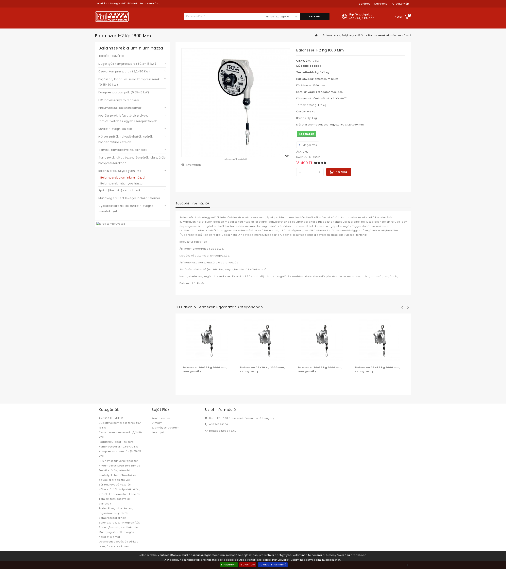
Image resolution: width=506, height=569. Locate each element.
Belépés (364, 4)
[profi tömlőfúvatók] (110, 224)
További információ (272, 564)
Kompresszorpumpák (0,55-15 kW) (123, 92)
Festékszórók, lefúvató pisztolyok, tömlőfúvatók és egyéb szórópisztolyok (127, 118)
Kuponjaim (159, 432)
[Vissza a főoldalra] (316, 35)
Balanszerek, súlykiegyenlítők (119, 171)
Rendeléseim (161, 418)
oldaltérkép (400, 4)
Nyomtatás (193, 165)
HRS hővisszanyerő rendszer (119, 100)
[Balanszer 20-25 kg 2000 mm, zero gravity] (207, 340)
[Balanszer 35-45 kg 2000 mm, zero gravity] (379, 340)
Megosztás (309, 145)
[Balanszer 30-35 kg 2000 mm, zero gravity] (322, 340)
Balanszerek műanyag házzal (121, 183)
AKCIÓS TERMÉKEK (111, 56)
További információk (193, 203)
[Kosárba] (186, 359)
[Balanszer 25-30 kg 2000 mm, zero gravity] (264, 340)
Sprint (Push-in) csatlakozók (119, 190)
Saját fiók (161, 409)
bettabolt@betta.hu (222, 431)
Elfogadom (228, 564)
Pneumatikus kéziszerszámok (120, 108)
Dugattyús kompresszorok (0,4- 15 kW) (127, 64)
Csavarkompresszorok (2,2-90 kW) (124, 71)
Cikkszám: (303, 61)
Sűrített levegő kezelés (115, 129)
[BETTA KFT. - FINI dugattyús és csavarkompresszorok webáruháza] (112, 16)
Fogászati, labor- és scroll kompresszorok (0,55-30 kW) (129, 82)
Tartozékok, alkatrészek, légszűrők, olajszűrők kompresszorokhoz (131, 160)
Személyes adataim (165, 427)
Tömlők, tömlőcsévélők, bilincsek (122, 150)
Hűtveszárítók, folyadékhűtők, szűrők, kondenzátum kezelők (125, 139)
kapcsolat (381, 4)
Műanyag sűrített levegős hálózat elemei (129, 198)
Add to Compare (193, 359)
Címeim (157, 423)
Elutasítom (248, 564)
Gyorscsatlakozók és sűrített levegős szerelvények (125, 208)
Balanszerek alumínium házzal (122, 178)
